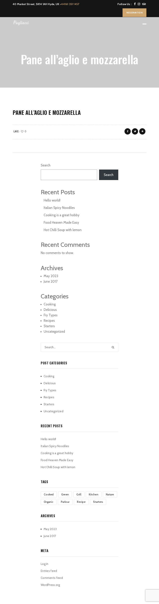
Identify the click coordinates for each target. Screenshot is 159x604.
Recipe (81, 502)
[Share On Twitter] (135, 131)
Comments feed (52, 578)
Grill (78, 494)
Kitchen (93, 494)
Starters (49, 326)
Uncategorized (54, 331)
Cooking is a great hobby (62, 215)
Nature (110, 494)
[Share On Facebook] (127, 131)
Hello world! (52, 200)
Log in (44, 564)
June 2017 (51, 281)
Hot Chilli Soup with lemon (63, 230)
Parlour (65, 502)
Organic (48, 502)
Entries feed (49, 571)
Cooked (49, 494)
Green (65, 494)
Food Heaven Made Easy (61, 222)
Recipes (49, 321)
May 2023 (51, 276)
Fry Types (51, 315)
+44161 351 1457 (69, 4)
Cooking (50, 304)
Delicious (50, 310)
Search (45, 165)
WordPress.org (50, 585)
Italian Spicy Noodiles (59, 208)
